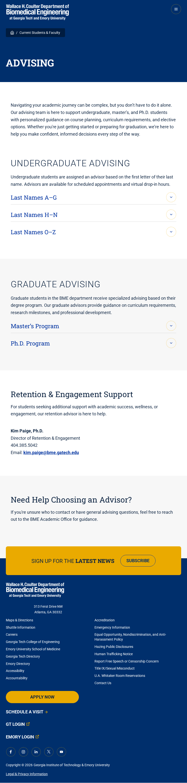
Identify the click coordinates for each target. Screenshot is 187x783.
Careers (12, 634)
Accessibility (15, 671)
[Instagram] (23, 752)
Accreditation (104, 620)
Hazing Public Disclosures (113, 647)
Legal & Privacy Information (27, 774)
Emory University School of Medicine (33, 649)
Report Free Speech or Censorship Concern (126, 661)
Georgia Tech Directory (23, 656)
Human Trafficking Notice (113, 654)
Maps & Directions (19, 620)
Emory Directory (18, 664)
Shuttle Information (20, 627)
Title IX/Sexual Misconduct (114, 668)
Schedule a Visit (24, 711)
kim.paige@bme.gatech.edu (51, 452)
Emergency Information (112, 627)
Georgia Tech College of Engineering (33, 642)
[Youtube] (61, 752)
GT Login (15, 724)
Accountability (17, 678)
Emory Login (20, 736)
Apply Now (42, 696)
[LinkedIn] (36, 752)
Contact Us (102, 683)
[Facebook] (11, 752)
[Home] (37, 12)
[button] (93, 196)
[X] (49, 752)
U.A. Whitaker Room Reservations (119, 676)
